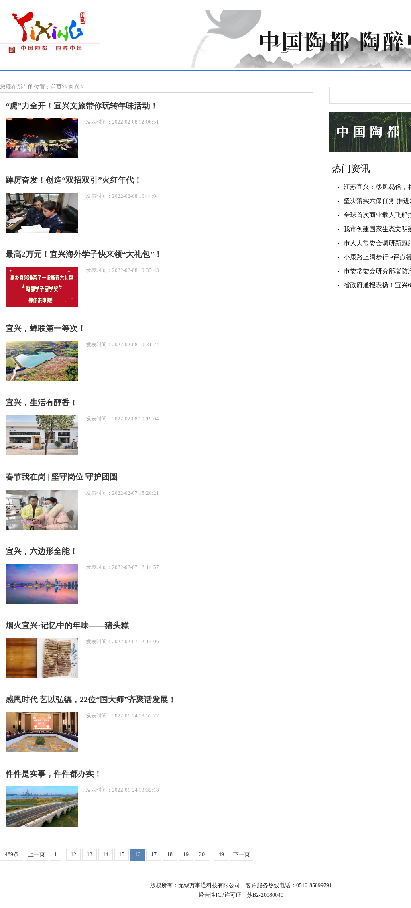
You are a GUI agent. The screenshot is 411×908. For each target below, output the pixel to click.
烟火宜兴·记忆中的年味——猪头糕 (67, 625)
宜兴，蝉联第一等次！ (46, 328)
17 (154, 854)
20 (202, 854)
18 (170, 854)
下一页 (241, 854)
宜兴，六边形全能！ (42, 550)
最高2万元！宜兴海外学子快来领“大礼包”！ (84, 254)
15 (121, 854)
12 (73, 854)
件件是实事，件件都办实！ (54, 773)
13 (89, 854)
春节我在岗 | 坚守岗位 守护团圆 (62, 476)
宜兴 (73, 87)
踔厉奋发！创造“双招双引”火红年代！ (74, 179)
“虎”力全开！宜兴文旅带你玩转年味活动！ (82, 105)
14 (105, 854)
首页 (56, 87)
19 (186, 854)
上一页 (36, 854)
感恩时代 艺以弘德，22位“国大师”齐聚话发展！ (91, 699)
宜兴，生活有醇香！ (42, 402)
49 (221, 854)
